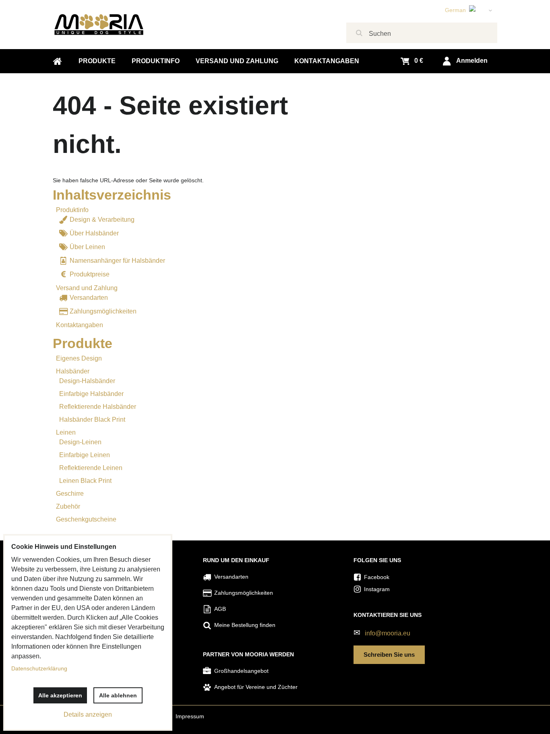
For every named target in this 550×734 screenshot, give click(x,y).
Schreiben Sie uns (389, 654)
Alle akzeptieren (60, 695)
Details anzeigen (88, 714)
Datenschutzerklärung (39, 668)
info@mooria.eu (387, 633)
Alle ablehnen (118, 695)
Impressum (190, 716)
